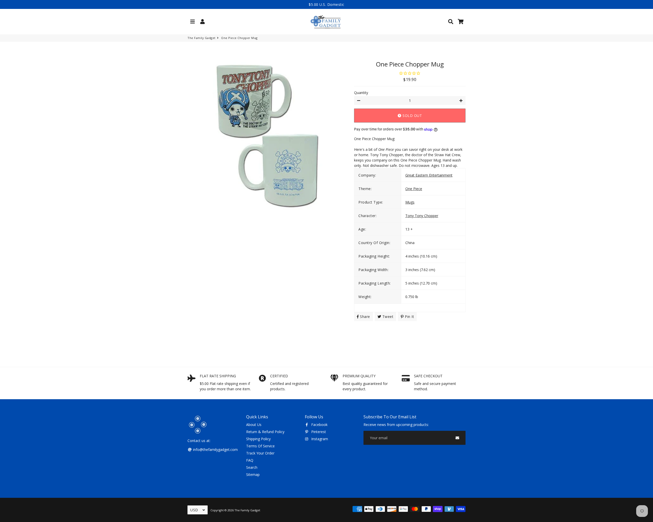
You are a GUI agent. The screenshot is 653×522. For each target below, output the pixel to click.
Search (251, 467)
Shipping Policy (258, 438)
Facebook (319, 424)
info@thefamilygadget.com (215, 449)
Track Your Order (260, 453)
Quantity (361, 92)
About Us (253, 424)
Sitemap (253, 474)
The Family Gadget (201, 38)
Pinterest (318, 431)
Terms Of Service (260, 446)
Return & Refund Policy (265, 431)
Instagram (319, 438)
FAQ (249, 460)
